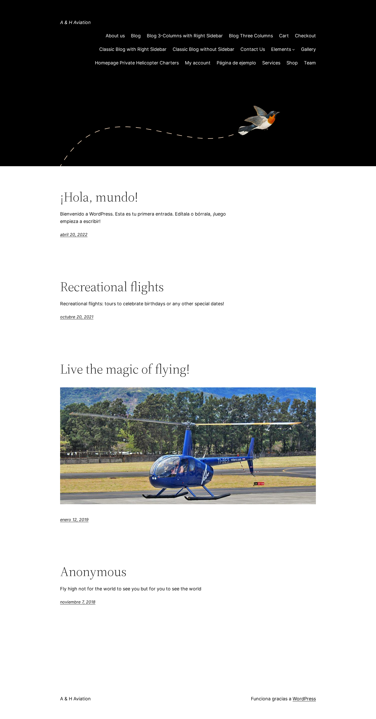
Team (310, 62)
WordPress (304, 698)
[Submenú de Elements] (293, 49)
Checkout (305, 35)
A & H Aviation (75, 22)
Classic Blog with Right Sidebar (133, 49)
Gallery (308, 49)
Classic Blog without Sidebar (203, 49)
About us (115, 35)
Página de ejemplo (236, 62)
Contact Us (252, 49)
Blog (136, 35)
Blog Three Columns (251, 35)
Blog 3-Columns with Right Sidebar (185, 35)
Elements (281, 49)
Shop (292, 62)
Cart (284, 35)
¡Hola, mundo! (99, 197)
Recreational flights (112, 286)
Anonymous (93, 571)
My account (198, 62)
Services (271, 62)
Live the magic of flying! (125, 369)
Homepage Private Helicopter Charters (137, 62)
